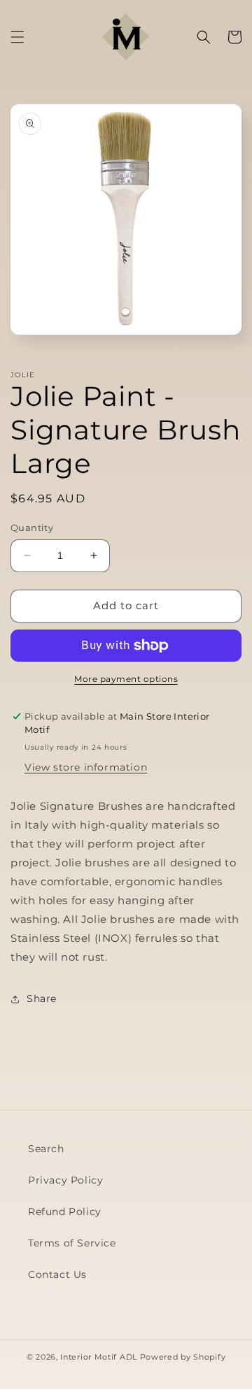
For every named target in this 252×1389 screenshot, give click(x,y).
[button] (17, 37)
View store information (85, 767)
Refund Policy (65, 1211)
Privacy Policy (65, 1180)
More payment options (126, 679)
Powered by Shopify (183, 1357)
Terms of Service (72, 1243)
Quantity (31, 527)
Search (46, 1148)
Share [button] (42, 998)
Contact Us (57, 1274)
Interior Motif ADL (98, 1357)
